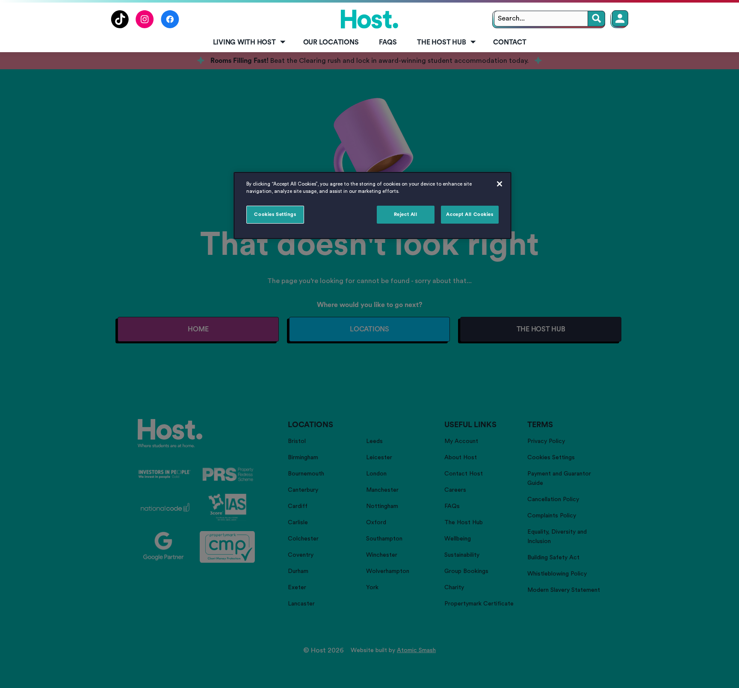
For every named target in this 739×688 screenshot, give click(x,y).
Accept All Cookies (469, 214)
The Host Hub (441, 42)
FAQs (387, 42)
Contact (509, 42)
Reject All (405, 214)
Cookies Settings (275, 214)
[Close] (499, 183)
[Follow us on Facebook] (170, 26)
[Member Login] (620, 18)
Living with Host (244, 42)
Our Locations (331, 42)
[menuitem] (248, 43)
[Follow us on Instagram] (145, 26)
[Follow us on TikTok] (120, 26)
